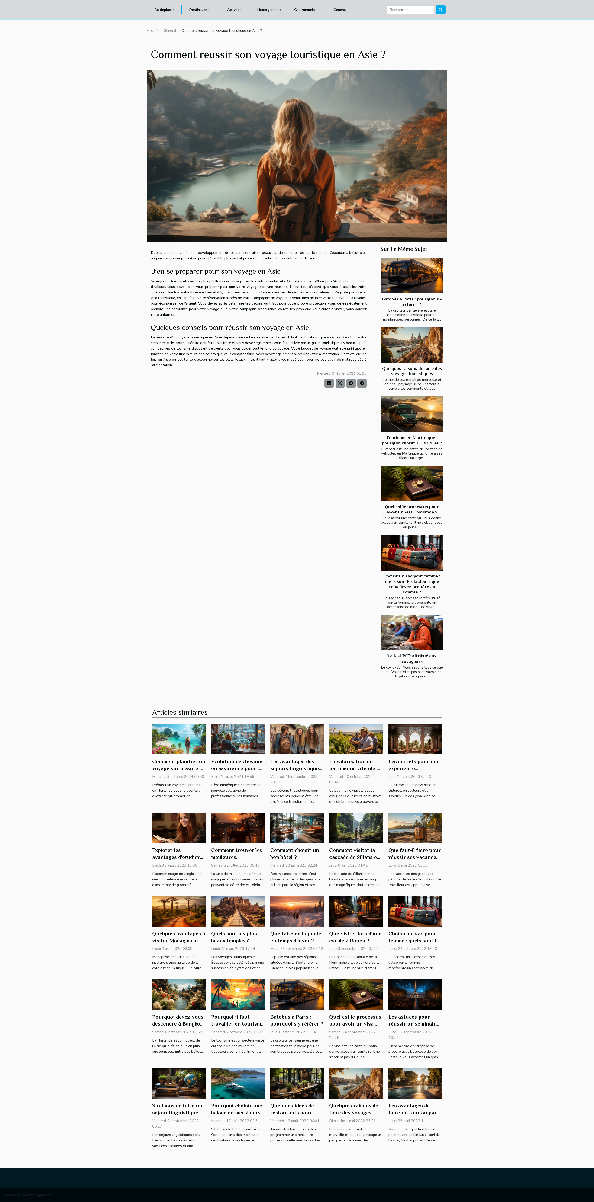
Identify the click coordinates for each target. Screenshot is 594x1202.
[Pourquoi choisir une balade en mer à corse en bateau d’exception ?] (238, 1083)
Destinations (199, 9)
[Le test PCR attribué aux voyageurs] (412, 632)
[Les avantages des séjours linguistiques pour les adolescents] (297, 738)
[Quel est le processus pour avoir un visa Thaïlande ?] (412, 483)
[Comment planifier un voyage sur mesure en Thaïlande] (179, 738)
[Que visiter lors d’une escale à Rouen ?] (356, 911)
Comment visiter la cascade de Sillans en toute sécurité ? (354, 857)
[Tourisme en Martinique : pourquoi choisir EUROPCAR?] (412, 414)
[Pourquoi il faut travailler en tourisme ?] (238, 994)
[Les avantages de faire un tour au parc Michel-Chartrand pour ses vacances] (415, 1083)
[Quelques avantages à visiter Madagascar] (179, 911)
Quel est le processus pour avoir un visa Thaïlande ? (355, 1024)
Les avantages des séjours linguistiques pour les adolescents (295, 768)
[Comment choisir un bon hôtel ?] (297, 827)
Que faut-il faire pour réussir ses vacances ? (414, 857)
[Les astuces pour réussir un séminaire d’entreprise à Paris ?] (415, 994)
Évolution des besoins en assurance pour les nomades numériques (237, 768)
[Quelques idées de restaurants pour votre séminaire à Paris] (297, 1083)
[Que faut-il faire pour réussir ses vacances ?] (415, 827)
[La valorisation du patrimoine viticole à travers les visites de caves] (356, 738)
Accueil (152, 30)
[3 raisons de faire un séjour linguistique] (179, 1083)
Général (339, 9)
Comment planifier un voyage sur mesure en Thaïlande (178, 768)
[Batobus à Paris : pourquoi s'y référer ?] (412, 275)
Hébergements (269, 9)
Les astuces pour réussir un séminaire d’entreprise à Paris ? (414, 1024)
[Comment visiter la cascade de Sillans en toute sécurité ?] (356, 827)
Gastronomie (304, 9)
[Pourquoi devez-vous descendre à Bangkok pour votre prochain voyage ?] (179, 994)
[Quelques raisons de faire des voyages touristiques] (412, 345)
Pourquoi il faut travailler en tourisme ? (237, 1024)
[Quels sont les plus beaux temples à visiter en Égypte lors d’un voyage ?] (238, 911)
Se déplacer (164, 9)
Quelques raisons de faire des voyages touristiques (353, 1112)
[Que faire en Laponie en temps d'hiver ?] (297, 911)
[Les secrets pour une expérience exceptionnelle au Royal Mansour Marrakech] (415, 738)
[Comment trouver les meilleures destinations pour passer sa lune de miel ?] (238, 827)
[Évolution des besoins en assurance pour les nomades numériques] (238, 738)
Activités (234, 9)
